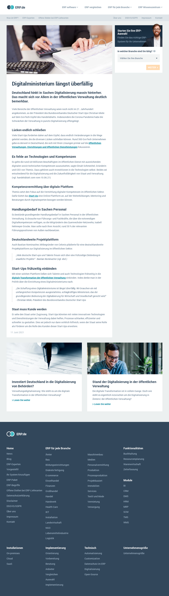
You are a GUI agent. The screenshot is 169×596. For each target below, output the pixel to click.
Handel (49, 496)
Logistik (50, 538)
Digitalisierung (92, 569)
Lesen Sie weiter (22, 400)
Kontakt (158, 17)
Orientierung (52, 553)
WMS (126, 522)
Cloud (10, 558)
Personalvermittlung (98, 464)
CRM (125, 490)
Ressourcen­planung (133, 458)
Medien (91, 459)
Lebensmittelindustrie (57, 533)
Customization (92, 558)
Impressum (146, 17)
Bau (48, 459)
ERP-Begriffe (13, 485)
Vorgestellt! (13, 469)
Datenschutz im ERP (94, 563)
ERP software (69, 7)
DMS (125, 496)
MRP (125, 506)
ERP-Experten (28, 17)
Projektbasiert (95, 480)
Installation (52, 517)
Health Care (52, 506)
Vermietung (94, 501)
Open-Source (91, 574)
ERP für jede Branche (119, 7)
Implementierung (54, 584)
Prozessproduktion (97, 475)
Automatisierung (93, 553)
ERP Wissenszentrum (149, 7)
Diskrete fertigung (55, 470)
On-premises (13, 553)
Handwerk (51, 501)
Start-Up (33, 195)
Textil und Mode (96, 496)
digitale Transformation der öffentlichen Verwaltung (39, 277)
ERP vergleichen (93, 7)
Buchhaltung (130, 453)
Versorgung (94, 506)
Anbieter (50, 569)
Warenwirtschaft (132, 464)
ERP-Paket (12, 479)
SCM (125, 511)
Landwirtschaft (54, 522)
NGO (48, 527)
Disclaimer (12, 500)
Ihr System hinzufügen (18, 474)
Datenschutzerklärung (18, 495)
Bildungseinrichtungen (57, 464)
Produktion (93, 470)
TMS (125, 517)
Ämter (49, 454)
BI (124, 485)
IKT (47, 512)
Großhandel (52, 491)
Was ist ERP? (12, 17)
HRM (126, 501)
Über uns (117, 17)
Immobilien (93, 485)
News (9, 453)
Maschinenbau (95, 454)
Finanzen (50, 485)
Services (92, 491)
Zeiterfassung (130, 469)
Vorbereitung (52, 558)
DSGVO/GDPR (131, 17)
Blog (9, 458)
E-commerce (52, 475)
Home (10, 448)
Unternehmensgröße (133, 553)
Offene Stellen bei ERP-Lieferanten (53, 17)
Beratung (50, 563)
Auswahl (50, 579)
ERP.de (20, 7)
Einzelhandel (52, 480)
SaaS (9, 563)
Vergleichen (52, 574)
